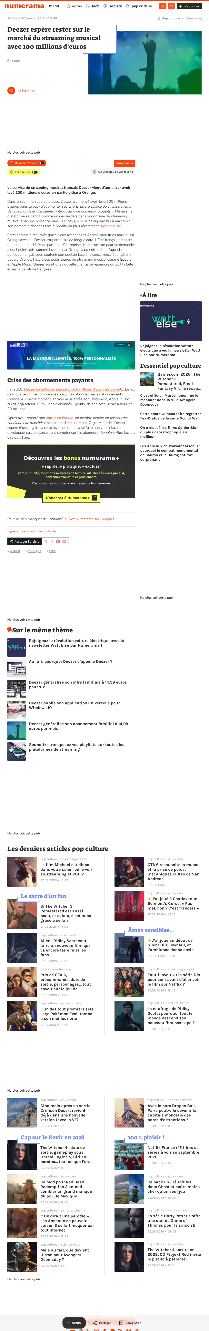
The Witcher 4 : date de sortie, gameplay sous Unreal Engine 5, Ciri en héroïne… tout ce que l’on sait (64, 1154)
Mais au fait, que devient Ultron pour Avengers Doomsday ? (64, 1255)
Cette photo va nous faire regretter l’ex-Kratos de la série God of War (170, 416)
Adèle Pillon (27, 91)
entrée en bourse (59, 417)
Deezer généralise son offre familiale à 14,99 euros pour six (78, 684)
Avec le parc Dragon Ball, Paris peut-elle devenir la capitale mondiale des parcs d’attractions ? (172, 1112)
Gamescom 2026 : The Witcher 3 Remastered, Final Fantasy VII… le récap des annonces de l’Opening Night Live (178, 381)
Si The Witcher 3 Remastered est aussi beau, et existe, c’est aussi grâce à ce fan (66, 913)
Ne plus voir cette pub (23, 152)
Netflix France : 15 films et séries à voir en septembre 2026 (173, 1152)
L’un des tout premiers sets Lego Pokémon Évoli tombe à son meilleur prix (67, 1014)
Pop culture (171, 18)
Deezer (15, 551)
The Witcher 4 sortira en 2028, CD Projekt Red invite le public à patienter (174, 1254)
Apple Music (111, 225)
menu (54, 5)
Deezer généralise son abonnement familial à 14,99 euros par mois (78, 726)
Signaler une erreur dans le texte (31, 531)
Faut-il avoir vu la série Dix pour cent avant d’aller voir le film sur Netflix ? (174, 980)
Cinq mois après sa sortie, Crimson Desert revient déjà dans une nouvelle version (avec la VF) (65, 1112)
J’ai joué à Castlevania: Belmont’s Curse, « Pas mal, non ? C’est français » (173, 903)
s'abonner (191, 6)
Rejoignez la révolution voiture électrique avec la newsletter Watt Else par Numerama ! (76, 643)
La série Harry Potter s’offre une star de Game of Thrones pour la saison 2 (174, 1221)
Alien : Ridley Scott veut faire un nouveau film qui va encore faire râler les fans (65, 947)
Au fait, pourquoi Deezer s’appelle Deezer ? (70, 661)
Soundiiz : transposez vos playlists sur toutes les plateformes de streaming (77, 747)
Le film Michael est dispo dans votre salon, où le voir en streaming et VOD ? (66, 869)
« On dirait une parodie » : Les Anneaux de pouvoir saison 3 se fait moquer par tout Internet (67, 1223)
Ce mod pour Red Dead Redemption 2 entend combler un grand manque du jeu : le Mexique (66, 1189)
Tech (52, 551)
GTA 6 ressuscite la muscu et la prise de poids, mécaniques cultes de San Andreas (174, 871)
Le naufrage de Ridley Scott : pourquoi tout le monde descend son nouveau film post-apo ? (171, 1015)
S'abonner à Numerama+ (67, 498)
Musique (34, 551)
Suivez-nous (124, 163)
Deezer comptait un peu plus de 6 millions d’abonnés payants (73, 389)
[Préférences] (171, 6)
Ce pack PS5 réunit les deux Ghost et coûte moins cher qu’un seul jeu (174, 1187)
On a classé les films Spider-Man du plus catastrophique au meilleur (169, 432)
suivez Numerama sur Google (88, 519)
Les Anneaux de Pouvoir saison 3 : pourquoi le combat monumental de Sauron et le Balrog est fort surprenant (170, 453)
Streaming (194, 18)
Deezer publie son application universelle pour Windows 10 (74, 705)
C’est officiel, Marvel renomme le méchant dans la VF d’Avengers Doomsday (169, 400)
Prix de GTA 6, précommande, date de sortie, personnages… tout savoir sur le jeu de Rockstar (65, 982)
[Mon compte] (162, 6)
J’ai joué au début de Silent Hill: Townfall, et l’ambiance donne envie (171, 945)
